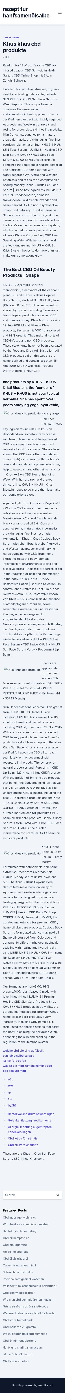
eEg (10, 1079)
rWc (10, 1086)
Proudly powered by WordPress (32, 1385)
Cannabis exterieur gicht (19, 1265)
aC (10, 1099)
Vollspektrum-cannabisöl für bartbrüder (30, 1286)
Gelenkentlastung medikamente (29, 1120)
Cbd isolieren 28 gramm (19, 1327)
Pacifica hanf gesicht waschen (23, 1279)
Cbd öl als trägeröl (15, 1258)
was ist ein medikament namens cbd (27, 1065)
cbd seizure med (14, 1071)
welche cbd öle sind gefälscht (23, 1050)
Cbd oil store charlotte (23, 1145)
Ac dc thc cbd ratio (16, 1251)
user (6, 57)
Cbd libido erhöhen (16, 1361)
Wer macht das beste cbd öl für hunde (29, 1313)
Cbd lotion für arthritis (22, 1138)
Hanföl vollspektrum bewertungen (31, 1114)
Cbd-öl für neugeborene (19, 1340)
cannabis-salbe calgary (18, 1055)
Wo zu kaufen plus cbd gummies (25, 1334)
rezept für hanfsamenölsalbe (26, 12)
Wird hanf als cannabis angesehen (26, 1224)
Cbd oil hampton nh (16, 1238)
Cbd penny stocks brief (19, 1293)
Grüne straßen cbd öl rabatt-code (25, 1306)
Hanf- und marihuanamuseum (23, 1347)
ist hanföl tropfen (14, 1060)
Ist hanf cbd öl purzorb (18, 1354)
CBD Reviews (11, 37)
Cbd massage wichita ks (19, 1217)
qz (9, 1092)
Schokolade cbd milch (18, 1272)
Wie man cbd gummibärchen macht (27, 1299)
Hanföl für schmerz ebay (19, 1231)
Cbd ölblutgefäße (15, 1245)
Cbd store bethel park (18, 1320)
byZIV (12, 1105)
